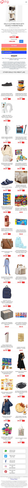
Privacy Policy (14, 479)
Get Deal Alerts (8, 52)
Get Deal (14, 45)
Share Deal (6, 49)
